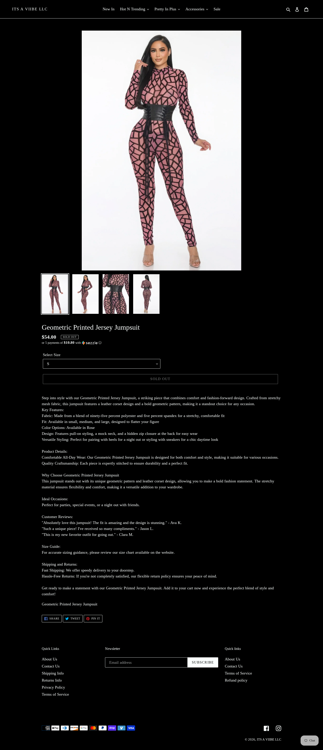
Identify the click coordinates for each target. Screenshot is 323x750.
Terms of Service (55, 694)
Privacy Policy (53, 687)
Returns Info (52, 680)
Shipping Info (53, 673)
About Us (49, 659)
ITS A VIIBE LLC (30, 9)
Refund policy (236, 680)
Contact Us (51, 666)
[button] (72, 343)
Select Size (51, 355)
